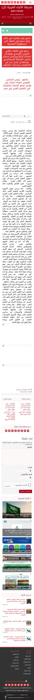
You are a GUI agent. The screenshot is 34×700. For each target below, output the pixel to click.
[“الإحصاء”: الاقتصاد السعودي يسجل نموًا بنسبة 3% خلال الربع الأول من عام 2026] (17, 546)
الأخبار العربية (27, 659)
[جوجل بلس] (8, 2)
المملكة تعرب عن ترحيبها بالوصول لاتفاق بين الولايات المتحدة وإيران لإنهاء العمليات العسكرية (18, 532)
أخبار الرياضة (16, 654)
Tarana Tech (27, 698)
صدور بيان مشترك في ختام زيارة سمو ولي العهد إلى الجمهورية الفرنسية (17, 41)
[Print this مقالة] (24, 116)
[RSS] (2, 2)
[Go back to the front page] (16, 681)
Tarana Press (16, 695)
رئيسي (29, 668)
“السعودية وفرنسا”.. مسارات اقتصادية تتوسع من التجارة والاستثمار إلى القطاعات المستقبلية (14, 638)
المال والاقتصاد (27, 674)
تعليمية (18, 390)
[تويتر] (5, 2)
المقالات (17, 657)
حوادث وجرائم (27, 671)
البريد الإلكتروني (26, 474)
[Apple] (24, 2)
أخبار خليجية (28, 665)
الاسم (29, 467)
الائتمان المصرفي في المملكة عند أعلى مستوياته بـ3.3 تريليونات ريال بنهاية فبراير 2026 (17, 569)
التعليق (29, 447)
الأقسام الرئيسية (29, 652)
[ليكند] (15, 2)
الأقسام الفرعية (14, 651)
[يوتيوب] (12, 2)
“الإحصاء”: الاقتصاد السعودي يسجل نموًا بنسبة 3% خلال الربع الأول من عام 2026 (17, 551)
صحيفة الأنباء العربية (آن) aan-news (17, 9)
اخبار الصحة (16, 660)
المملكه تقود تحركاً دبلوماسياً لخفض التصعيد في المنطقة (18, 515)
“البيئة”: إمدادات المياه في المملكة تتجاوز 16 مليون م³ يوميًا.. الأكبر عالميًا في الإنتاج (18, 587)
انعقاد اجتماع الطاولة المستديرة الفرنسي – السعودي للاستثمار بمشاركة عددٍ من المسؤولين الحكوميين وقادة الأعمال (14, 612)
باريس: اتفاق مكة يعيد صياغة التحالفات (14, 621)
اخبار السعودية (27, 662)
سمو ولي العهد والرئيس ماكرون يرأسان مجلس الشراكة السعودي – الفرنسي (15, 601)
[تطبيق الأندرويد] (21, 2)
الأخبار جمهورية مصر (26, 390)
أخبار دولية (28, 656)
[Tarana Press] (5, 698)
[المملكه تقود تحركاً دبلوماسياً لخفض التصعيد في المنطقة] (17, 510)
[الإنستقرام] (18, 2)
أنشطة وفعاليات (14, 666)
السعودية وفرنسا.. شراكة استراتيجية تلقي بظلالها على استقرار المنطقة (15, 629)
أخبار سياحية (15, 663)
